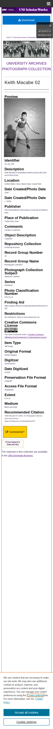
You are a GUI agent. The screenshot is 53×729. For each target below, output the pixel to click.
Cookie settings (35, 695)
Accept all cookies (26, 712)
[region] (26, 700)
